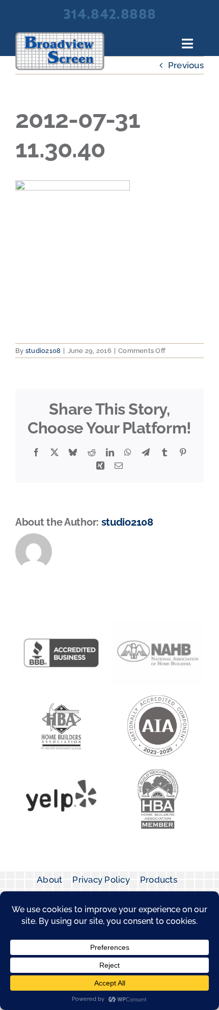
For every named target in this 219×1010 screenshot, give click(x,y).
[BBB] (61, 625)
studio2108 (43, 350)
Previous (186, 65)
